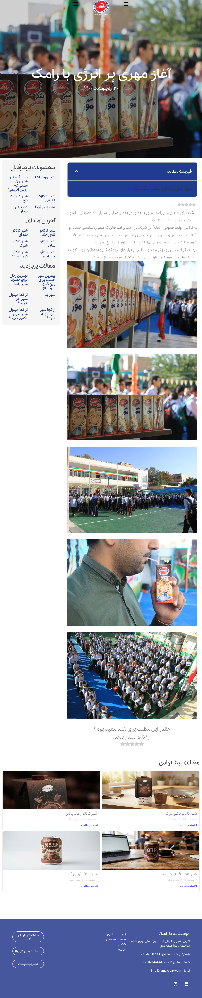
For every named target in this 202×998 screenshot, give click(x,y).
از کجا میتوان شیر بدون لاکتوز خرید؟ (18, 314)
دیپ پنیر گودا (45, 207)
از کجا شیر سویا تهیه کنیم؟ (47, 314)
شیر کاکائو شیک (20, 243)
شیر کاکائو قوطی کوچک (180, 874)
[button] (76, 4)
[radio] (141, 745)
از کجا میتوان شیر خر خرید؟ (18, 299)
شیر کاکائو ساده (47, 243)
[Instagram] (175, 982)
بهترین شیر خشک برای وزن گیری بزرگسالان (46, 282)
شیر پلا (50, 294)
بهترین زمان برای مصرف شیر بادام (19, 280)
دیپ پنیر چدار (21, 209)
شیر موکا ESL (45, 177)
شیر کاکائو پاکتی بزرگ (181, 813)
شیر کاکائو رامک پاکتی (81, 813)
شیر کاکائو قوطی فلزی (82, 874)
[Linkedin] (187, 982)
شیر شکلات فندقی (46, 198)
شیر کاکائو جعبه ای (47, 254)
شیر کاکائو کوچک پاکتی (19, 254)
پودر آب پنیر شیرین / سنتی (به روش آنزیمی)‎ (18, 183)
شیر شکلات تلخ (19, 198)
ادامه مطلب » (188, 825)
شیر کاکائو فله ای (20, 232)
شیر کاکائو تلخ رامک (47, 232)
